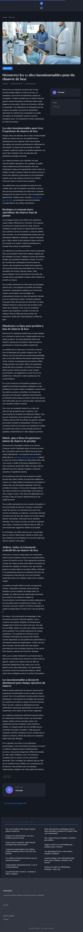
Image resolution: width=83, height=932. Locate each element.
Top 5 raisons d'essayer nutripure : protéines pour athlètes (60, 839)
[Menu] (41, 8)
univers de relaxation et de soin (26, 457)
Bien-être (12, 17)
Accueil (4, 17)
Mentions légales (8, 916)
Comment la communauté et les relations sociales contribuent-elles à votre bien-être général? (21, 851)
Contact (6, 919)
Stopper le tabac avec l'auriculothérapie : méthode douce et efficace (58, 846)
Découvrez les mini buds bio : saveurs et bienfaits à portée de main (20, 837)
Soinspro (7, 890)
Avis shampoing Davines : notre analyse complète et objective (58, 852)
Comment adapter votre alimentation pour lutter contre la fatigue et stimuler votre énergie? (59, 860)
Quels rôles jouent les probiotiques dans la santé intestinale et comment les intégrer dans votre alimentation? (60, 831)
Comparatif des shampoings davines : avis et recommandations (21, 866)
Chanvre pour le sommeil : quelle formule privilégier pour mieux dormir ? (20, 843)
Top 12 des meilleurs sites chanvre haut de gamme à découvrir (21, 830)
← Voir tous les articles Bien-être (14, 803)
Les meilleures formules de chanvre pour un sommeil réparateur (21, 859)
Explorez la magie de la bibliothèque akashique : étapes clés (57, 868)
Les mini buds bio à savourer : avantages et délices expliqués (21, 873)
